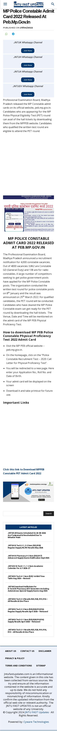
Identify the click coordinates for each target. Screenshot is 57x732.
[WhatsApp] (6, 34)
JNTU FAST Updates (37, 712)
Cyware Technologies (36, 721)
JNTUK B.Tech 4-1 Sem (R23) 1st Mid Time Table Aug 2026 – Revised (26, 577)
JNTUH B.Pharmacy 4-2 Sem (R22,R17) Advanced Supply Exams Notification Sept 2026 (28, 557)
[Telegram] (13, 34)
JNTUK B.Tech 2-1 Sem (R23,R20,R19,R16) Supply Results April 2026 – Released (26, 620)
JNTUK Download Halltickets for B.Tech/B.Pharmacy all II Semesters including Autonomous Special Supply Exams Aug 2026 (28, 588)
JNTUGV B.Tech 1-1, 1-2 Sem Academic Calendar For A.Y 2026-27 (25, 567)
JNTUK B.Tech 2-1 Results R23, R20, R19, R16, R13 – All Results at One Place (27, 631)
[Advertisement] (28, 165)
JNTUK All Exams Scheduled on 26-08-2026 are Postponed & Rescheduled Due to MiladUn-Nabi (27, 535)
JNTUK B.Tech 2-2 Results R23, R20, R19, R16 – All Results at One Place (28, 600)
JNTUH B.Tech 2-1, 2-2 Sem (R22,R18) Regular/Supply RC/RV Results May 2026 (25, 546)
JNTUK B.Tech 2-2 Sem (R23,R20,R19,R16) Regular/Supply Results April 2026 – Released (28, 610)
